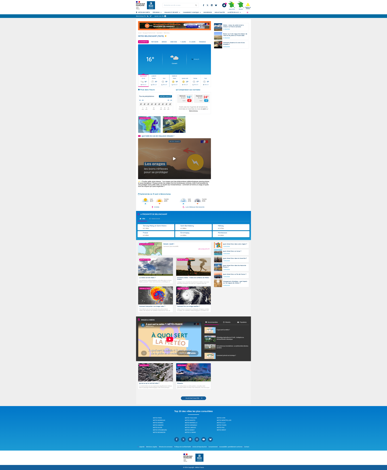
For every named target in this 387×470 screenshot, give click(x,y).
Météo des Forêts (144, 12)
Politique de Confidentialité (182, 446)
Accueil (139, 32)
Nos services (207, 12)
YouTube (203, 439)
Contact (246, 446)
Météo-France (199, 467)
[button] (247, 12)
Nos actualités (220, 12)
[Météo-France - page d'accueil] (199, 458)
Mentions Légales (151, 446)
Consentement (213, 446)
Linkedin (212, 5)
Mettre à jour (164, 96)
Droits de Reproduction (199, 446)
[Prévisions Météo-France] (151, 5)
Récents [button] (227, 322)
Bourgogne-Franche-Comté (149, 32)
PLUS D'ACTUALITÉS (192, 398)
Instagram (197, 439)
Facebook (203, 5)
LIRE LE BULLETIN (203, 249)
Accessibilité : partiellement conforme (230, 446)
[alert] (248, 6)
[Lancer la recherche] (196, 5)
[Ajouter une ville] (165, 16)
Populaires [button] (243, 322)
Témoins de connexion (166, 446)
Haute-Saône (159, 32)
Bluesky (216, 5)
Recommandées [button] (213, 322)
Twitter (207, 5)
